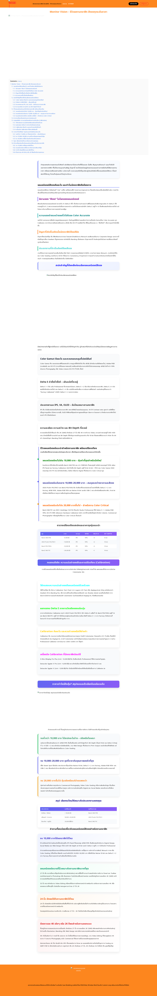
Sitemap (71, 4)
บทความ (65, 4)
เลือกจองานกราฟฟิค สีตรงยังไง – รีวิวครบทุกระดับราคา (47, 4)
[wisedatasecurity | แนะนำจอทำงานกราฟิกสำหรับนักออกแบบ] (19, 4)
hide (19, 81)
